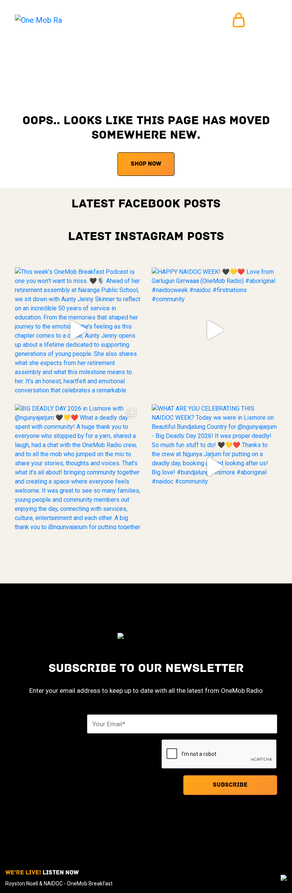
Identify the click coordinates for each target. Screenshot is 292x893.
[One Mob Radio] (38, 20)
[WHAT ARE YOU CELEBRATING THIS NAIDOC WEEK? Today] (214, 466)
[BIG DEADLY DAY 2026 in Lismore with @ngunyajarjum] (77, 466)
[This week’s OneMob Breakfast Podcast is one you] (77, 330)
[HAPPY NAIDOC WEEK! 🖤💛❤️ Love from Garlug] (214, 330)
